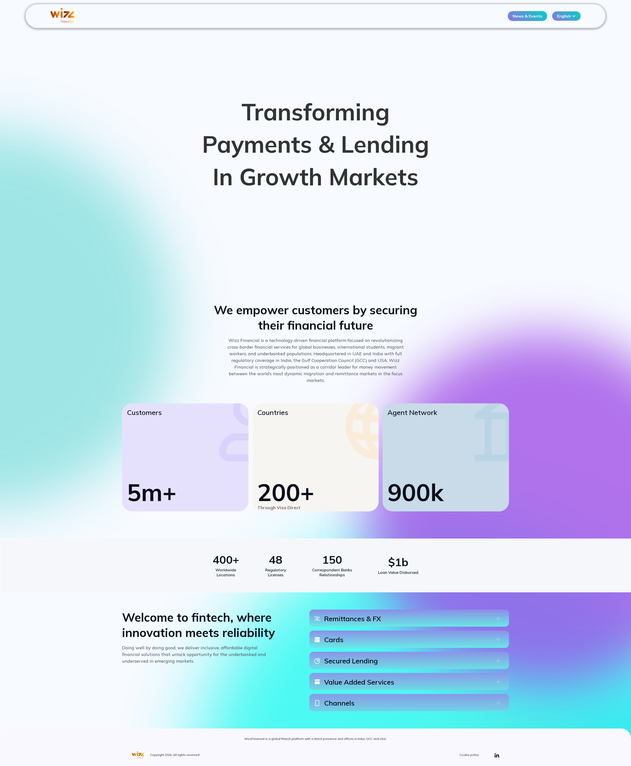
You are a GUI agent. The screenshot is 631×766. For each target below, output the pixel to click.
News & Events (527, 16)
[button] (566, 16)
